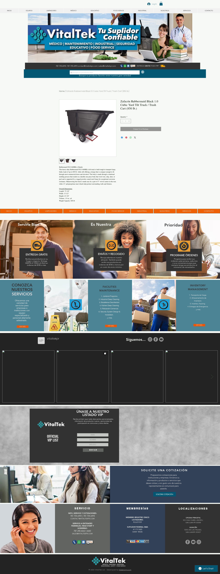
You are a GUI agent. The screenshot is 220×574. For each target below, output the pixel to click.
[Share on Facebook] (122, 137)
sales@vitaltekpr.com (107, 66)
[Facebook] (155, 339)
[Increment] (129, 121)
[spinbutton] (126, 121)
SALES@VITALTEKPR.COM (82, 534)
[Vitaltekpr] (193, 542)
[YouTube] (161, 339)
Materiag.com (125, 570)
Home (62, 91)
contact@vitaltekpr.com (87, 66)
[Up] (142, 72)
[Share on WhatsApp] (130, 137)
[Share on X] (135, 137)
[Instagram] (150, 339)
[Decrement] (122, 121)
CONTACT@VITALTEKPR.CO (81, 519)
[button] (161, 3)
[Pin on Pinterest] (126, 137)
